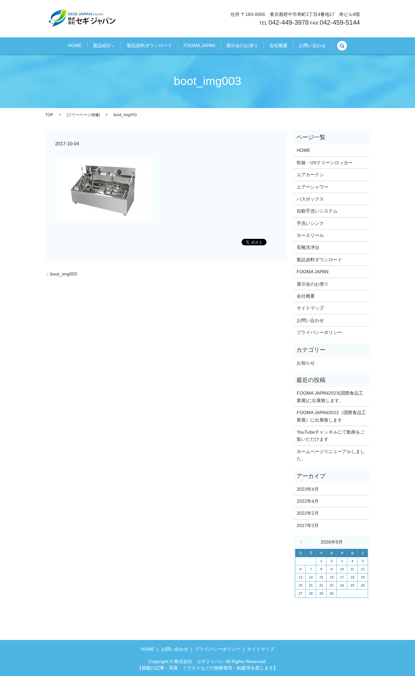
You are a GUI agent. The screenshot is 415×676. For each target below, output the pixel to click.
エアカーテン (310, 174)
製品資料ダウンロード (149, 45)
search (342, 46)
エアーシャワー (312, 187)
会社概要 (278, 45)
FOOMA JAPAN (199, 45)
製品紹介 (102, 45)
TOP (49, 115)
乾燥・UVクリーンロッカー (325, 162)
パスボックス (310, 199)
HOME (75, 45)
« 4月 (303, 542)
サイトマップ (310, 308)
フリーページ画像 (83, 115)
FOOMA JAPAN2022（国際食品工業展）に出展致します (331, 416)
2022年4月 (308, 501)
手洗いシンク (310, 223)
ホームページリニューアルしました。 (331, 455)
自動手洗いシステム (317, 211)
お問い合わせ (312, 45)
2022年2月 (308, 513)
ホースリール (310, 235)
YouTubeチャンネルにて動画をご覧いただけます (331, 435)
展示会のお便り (242, 45)
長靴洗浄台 (308, 247)
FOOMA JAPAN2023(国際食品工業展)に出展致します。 (330, 396)
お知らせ (306, 362)
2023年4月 (308, 489)
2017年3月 (308, 525)
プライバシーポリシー (319, 332)
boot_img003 (63, 274)
